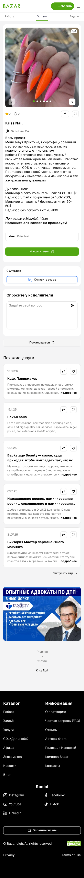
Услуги (42, 16)
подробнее (69, 393)
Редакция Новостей (60, 748)
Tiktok (54, 804)
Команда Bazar (57, 757)
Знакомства (12, 757)
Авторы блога (55, 739)
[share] (65, 114)
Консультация (39, 251)
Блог (7, 775)
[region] (42, 67)
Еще (72, 16)
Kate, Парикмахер (22, 378)
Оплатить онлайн (44, 830)
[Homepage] (11, 6)
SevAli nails (17, 417)
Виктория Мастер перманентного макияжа (35, 544)
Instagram (16, 795)
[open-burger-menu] (78, 6)
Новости (9, 766)
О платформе (55, 712)
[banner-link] (42, 614)
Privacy (9, 855)
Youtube (15, 804)
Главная (42, 651)
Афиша (8, 748)
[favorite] (75, 114)
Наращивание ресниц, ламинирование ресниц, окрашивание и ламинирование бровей (41, 504)
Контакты (52, 766)
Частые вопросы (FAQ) (62, 721)
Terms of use (71, 855)
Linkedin (15, 813)
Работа (9, 16)
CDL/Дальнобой (16, 739)
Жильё (8, 721)
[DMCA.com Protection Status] (74, 843)
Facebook (57, 795)
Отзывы (51, 730)
